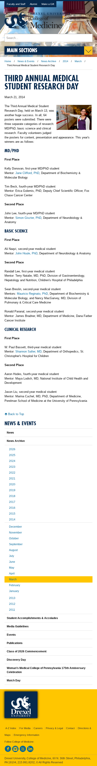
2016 (12, 507)
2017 (12, 502)
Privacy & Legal (54, 728)
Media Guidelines (18, 626)
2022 (12, 472)
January (14, 591)
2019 (12, 490)
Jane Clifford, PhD (27, 173)
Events (11, 634)
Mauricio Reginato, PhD (32, 293)
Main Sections (22, 50)
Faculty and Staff (16, 4)
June (12, 561)
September (16, 544)
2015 (12, 513)
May (11, 567)
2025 (12, 455)
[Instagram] (15, 751)
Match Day (14, 680)
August (13, 550)
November (15, 532)
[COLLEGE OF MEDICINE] (38, 31)
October (14, 538)
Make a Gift (48, 4)
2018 (12, 496)
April (12, 573)
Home (8, 61)
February (14, 585)
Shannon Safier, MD (28, 351)
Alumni (33, 4)
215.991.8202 (26, 762)
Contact (70, 728)
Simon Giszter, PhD (28, 217)
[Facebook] (8, 751)
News (10, 432)
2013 (12, 598)
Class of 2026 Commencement (26, 651)
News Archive (48, 61)
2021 (12, 478)
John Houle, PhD (26, 253)
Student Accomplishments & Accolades (32, 618)
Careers (38, 728)
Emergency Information (26, 735)
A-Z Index (10, 728)
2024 (12, 461)
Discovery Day (16, 659)
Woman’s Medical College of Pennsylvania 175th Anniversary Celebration (46, 670)
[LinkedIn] (30, 751)
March (78, 61)
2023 (12, 466)
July (11, 556)
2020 (12, 484)
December (15, 526)
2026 (12, 449)
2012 (12, 604)
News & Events (26, 61)
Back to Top (15, 414)
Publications (15, 643)
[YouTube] (22, 751)
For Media (24, 728)
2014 (65, 61)
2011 (12, 609)
